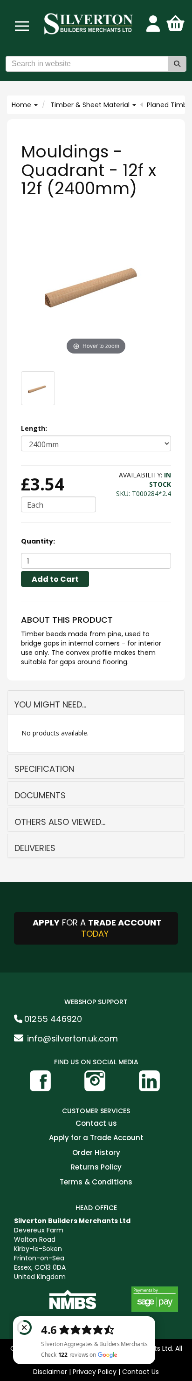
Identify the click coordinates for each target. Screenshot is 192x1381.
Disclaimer (50, 1371)
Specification (44, 769)
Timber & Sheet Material (90, 104)
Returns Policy (96, 1167)
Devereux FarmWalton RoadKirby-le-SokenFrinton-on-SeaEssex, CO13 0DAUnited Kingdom (72, 1248)
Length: (34, 428)
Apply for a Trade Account (96, 1138)
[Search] (177, 64)
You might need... (50, 704)
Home (22, 104)
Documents (40, 795)
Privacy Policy (95, 1371)
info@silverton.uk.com (72, 1038)
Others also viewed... (59, 822)
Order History (96, 1153)
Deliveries (34, 848)
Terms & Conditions (96, 1182)
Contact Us (140, 1371)
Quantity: (38, 541)
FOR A (97, 928)
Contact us (96, 1124)
